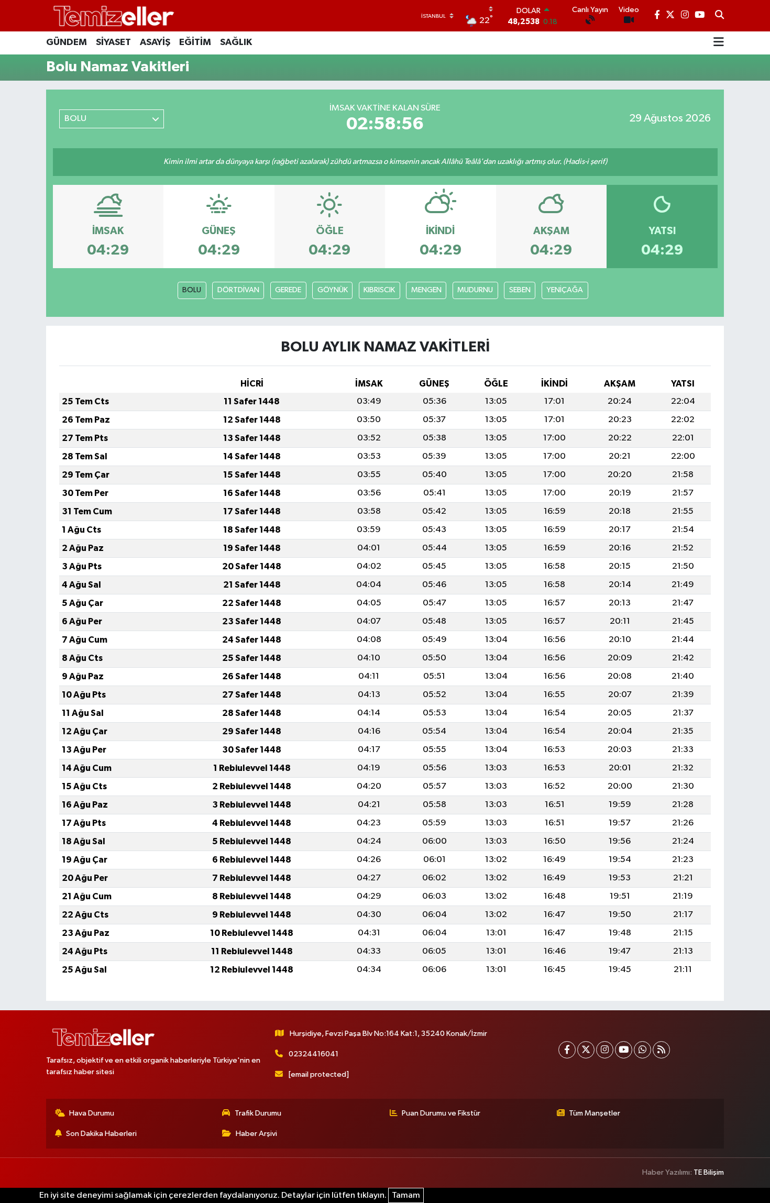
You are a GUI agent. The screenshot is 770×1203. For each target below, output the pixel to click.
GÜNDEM (66, 42)
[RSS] (661, 1049)
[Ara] (719, 16)
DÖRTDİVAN (238, 290)
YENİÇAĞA (564, 290)
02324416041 (313, 1054)
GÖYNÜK (332, 290)
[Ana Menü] (718, 42)
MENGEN (426, 290)
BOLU (191, 290)
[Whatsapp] (642, 1049)
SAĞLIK (236, 42)
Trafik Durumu (258, 1113)
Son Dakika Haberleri (101, 1134)
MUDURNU (475, 290)
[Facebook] (567, 1049)
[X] (586, 1049)
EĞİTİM (195, 42)
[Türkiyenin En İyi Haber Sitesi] (111, 15)
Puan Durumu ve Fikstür (441, 1113)
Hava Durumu (91, 1113)
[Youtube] (623, 1049)
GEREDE (288, 290)
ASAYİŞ (155, 42)
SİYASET (113, 42)
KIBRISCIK (379, 290)
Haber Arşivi (256, 1134)
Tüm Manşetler (594, 1113)
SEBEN (520, 290)
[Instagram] (604, 1049)
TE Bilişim (709, 1172)
